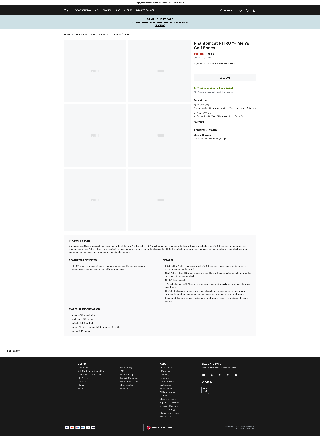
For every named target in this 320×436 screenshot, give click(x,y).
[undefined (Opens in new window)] (205, 390)
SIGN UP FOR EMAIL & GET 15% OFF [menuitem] (219, 367)
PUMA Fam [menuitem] (165, 371)
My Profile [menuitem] (83, 378)
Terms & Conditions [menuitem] (129, 378)
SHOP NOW (179, 3)
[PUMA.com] (66, 10)
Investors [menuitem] (164, 378)
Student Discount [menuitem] (168, 399)
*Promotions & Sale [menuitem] (129, 381)
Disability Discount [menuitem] (169, 406)
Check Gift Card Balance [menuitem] (90, 374)
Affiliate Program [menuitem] (168, 392)
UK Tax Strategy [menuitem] (168, 409)
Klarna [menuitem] (81, 385)
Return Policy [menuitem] (126, 367)
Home (67, 34)
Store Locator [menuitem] (126, 385)
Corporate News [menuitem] (168, 381)
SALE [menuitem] (80, 388)
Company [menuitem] (164, 374)
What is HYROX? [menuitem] (168, 367)
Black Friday (81, 34)
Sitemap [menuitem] (124, 388)
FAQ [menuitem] (122, 371)
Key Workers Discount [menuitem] (170, 402)
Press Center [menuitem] (166, 388)
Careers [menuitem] (163, 395)
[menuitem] (82, 10)
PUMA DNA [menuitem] (165, 416)
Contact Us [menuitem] (83, 367)
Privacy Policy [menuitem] (126, 374)
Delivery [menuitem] (82, 381)
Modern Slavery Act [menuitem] (169, 413)
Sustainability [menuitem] (166, 385)
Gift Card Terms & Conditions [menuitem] (92, 371)
